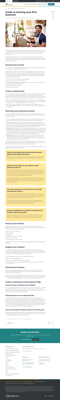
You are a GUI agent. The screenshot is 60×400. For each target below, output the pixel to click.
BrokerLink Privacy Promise (16, 381)
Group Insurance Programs (10, 355)
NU (35, 348)
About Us (7, 362)
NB (28, 348)
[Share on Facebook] (53, 14)
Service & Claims (33, 4)
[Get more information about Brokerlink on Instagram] (29, 367)
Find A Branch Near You (27, 351)
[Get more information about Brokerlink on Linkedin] (25, 367)
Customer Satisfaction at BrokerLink (12, 383)
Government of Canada (16, 271)
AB (22, 348)
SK (43, 348)
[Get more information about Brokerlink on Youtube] (27, 367)
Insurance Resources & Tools (10, 368)
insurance (13, 105)
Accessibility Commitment (27, 381)
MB (26, 348)
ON (37, 348)
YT (44, 348)
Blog (6, 370)
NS (33, 348)
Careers (6, 363)
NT (32, 348)
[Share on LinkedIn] (53, 19)
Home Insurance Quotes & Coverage (12, 350)
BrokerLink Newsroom (9, 367)
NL (30, 348)
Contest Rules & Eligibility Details (11, 373)
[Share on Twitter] (53, 16)
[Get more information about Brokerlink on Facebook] (23, 367)
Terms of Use (7, 381)
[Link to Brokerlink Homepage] (5, 8)
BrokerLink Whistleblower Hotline (39, 381)
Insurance (7, 357)
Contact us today (18, 278)
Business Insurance (9, 353)
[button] (44, 1)
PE (39, 348)
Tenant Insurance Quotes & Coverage (12, 352)
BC (24, 348)
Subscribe (42, 363)
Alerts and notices (8, 375)
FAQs (6, 372)
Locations (38, 4)
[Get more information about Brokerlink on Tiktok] (31, 367)
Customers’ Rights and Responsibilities (27, 383)
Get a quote (44, 4)
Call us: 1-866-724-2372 (29, 363)
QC (41, 348)
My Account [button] (51, 4)
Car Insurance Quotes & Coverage (11, 348)
